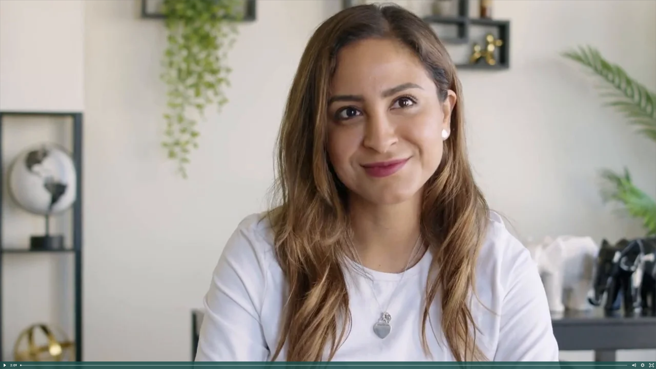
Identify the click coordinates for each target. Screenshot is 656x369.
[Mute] (633, 365)
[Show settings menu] (642, 365)
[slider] (324, 365)
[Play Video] (4, 365)
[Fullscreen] (651, 365)
